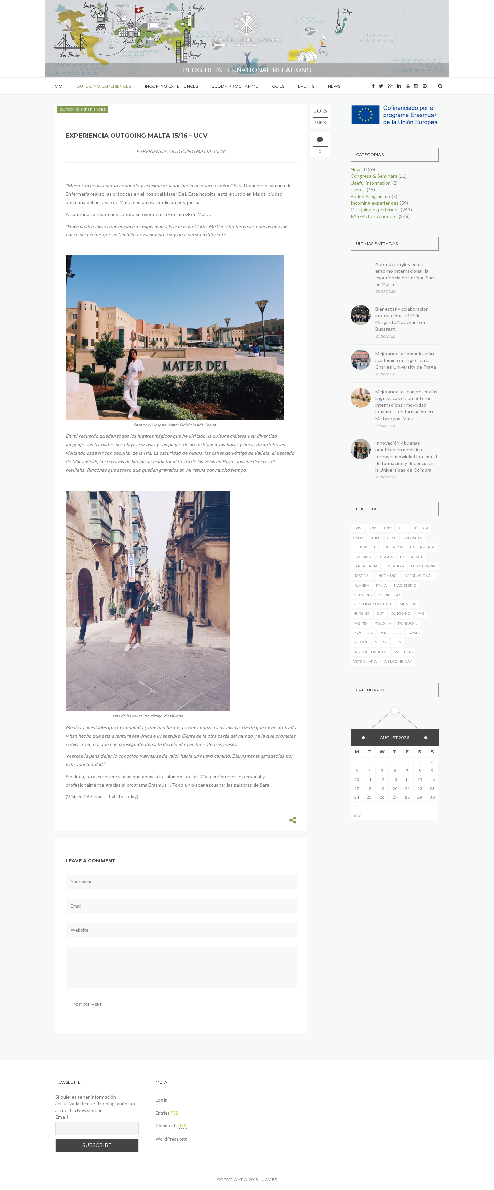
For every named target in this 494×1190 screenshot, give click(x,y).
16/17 (357, 528)
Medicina (362, 595)
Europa (385, 557)
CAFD (358, 538)
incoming (387, 575)
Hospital (362, 575)
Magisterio (405, 585)
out (380, 613)
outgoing (400, 613)
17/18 (372, 528)
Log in (162, 1100)
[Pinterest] (425, 86)
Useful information (371, 183)
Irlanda (361, 585)
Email (61, 1117)
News (334, 86)
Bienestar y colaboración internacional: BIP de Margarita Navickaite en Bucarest (402, 319)
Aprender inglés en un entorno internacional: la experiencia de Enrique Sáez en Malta (406, 274)
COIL (391, 538)
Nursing (361, 613)
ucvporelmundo (370, 652)
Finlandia (394, 566)
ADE (402, 528)
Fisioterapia (423, 566)
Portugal (407, 623)
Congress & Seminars (374, 176)
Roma (414, 633)
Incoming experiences (171, 86)
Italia (381, 585)
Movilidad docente (373, 604)
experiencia (365, 566)
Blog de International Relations (247, 70)
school (360, 642)
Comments (171, 1125)
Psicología (390, 633)
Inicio (56, 86)
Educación (364, 547)
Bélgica (420, 528)
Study (381, 642)
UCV (397, 642)
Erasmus (362, 557)
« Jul (358, 815)
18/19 (387, 528)
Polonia (383, 623)
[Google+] (390, 86)
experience (411, 557)
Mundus (408, 604)
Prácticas (363, 633)
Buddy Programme (235, 86)
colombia (412, 538)
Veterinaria (365, 661)
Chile (375, 538)
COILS (278, 86)
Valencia (404, 652)
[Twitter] (381, 86)
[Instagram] (416, 86)
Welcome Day (398, 661)
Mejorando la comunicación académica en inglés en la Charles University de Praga (405, 360)
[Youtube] (408, 86)
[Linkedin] (399, 86)
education (392, 547)
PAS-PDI (360, 623)
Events (306, 86)
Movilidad (389, 595)
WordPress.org (171, 1139)
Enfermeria (422, 547)
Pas (420, 613)
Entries (167, 1113)
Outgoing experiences (103, 86)
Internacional (418, 575)
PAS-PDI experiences (374, 216)
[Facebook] (373, 86)
